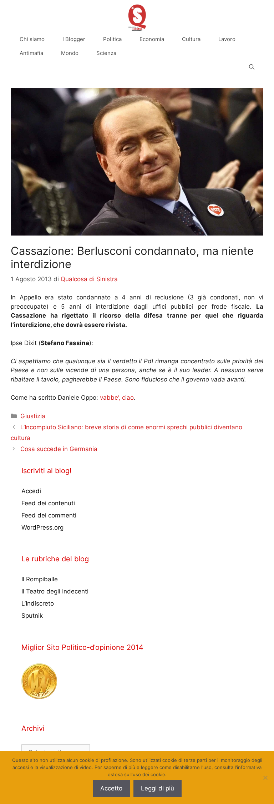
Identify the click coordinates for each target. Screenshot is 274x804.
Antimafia (31, 53)
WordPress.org (42, 527)
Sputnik (32, 615)
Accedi (31, 491)
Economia (151, 39)
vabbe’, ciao (117, 397)
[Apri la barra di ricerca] (251, 67)
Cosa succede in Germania (58, 448)
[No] (265, 777)
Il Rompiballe (39, 579)
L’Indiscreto (37, 603)
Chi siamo (32, 39)
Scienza (106, 53)
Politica (112, 39)
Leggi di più (157, 788)
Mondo (69, 53)
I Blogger (73, 39)
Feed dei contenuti (48, 503)
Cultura (191, 39)
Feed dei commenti (48, 515)
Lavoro (226, 39)
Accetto (111, 788)
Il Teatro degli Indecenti (54, 591)
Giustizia (32, 416)
